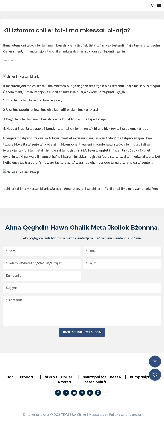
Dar (10, 377)
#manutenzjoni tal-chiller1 (83, 189)
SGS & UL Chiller (58, 377)
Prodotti (27, 377)
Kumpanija (139, 377)
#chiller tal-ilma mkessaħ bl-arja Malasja (32, 189)
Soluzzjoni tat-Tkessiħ (102, 377)
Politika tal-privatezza (125, 415)
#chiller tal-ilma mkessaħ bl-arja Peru (131, 189)
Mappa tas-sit (98, 415)
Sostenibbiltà (94, 382)
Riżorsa (64, 382)
